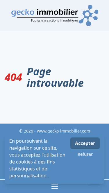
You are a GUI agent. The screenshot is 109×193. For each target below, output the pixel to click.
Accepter (85, 143)
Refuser (85, 154)
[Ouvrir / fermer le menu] (54, 186)
